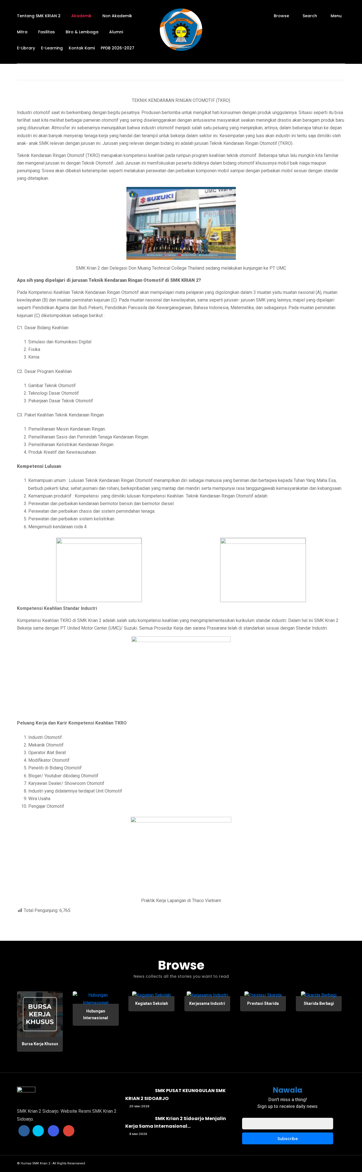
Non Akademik (117, 16)
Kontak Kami (82, 48)
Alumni (116, 32)
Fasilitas (46, 32)
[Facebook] (24, 1130)
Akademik (81, 16)
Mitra (22, 32)
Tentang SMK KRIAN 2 (39, 16)
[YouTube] (68, 1130)
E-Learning (52, 48)
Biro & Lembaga (82, 32)
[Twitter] (38, 1130)
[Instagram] (53, 1130)
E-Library (26, 48)
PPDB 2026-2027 (117, 48)
